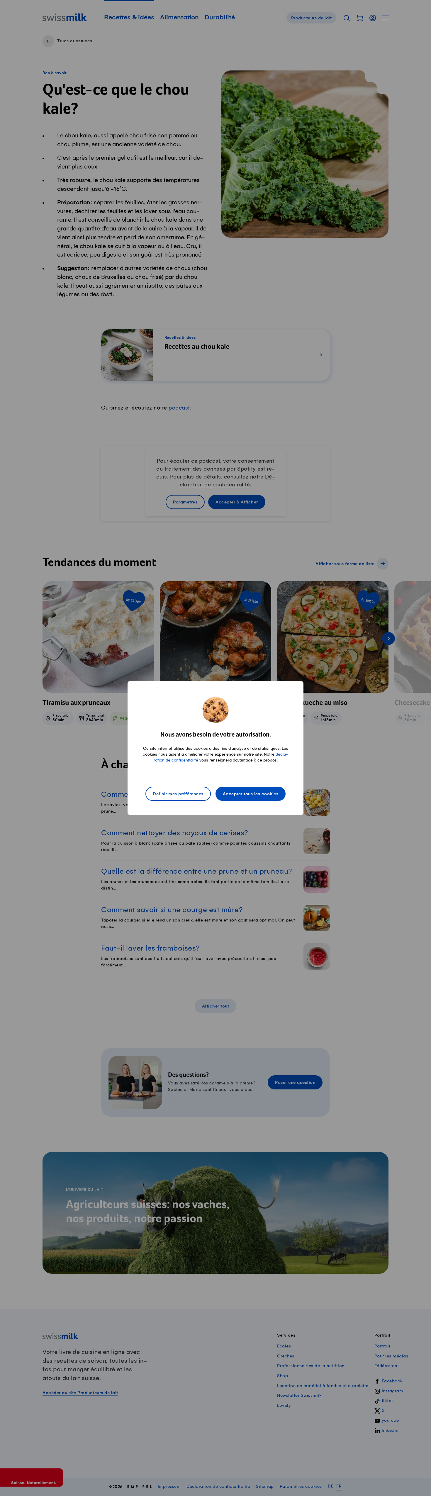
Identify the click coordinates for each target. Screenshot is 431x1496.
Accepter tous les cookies (251, 794)
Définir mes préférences (178, 794)
